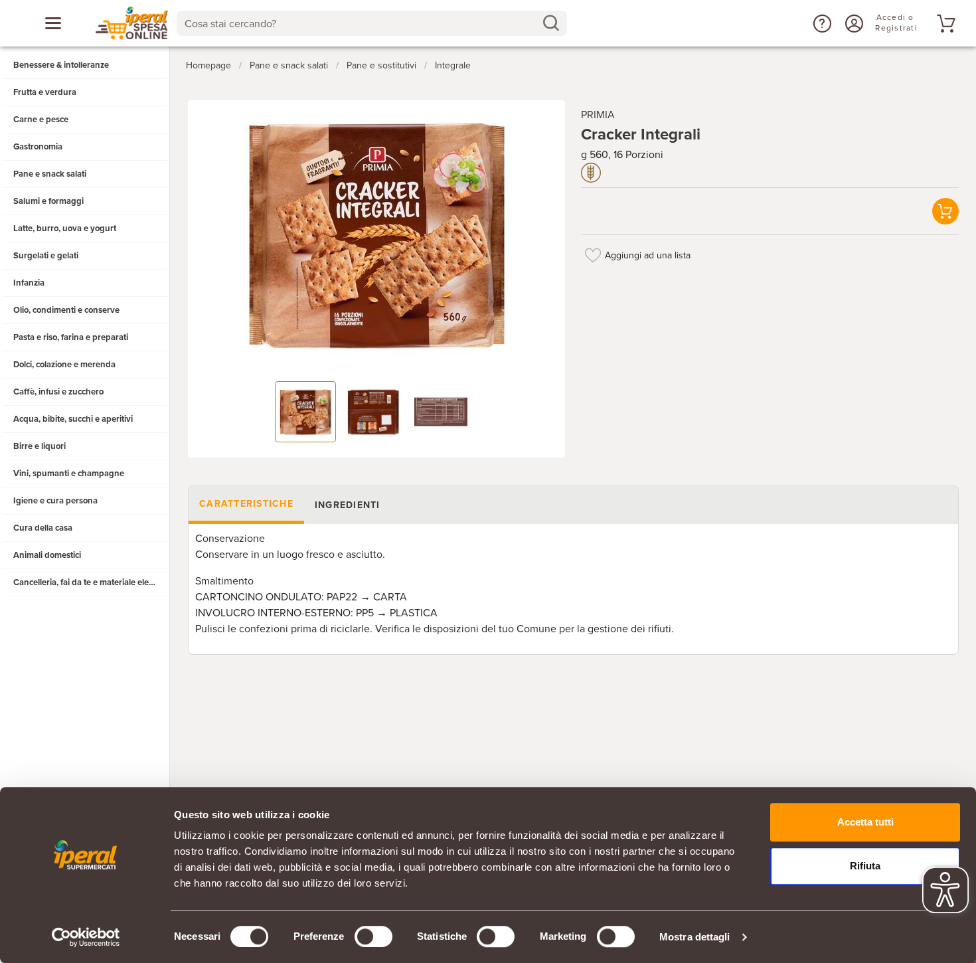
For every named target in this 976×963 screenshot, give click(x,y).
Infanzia (28, 283)
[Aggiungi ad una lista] (593, 255)
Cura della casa (42, 528)
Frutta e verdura (44, 92)
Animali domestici (47, 555)
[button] (821, 23)
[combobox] (372, 23)
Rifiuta (865, 865)
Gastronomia (37, 146)
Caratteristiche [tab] (246, 503)
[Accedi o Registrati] (852, 23)
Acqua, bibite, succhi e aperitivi (73, 419)
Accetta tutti (865, 822)
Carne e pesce (40, 119)
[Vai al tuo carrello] (944, 23)
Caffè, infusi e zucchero (58, 392)
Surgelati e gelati (45, 255)
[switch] (373, 936)
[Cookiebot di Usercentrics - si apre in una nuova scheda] (86, 937)
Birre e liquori (39, 446)
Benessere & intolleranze (61, 65)
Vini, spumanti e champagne (68, 473)
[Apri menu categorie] (53, 23)
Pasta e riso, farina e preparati (70, 337)
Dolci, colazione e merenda (64, 364)
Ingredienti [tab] (347, 505)
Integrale (453, 65)
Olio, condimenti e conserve (66, 310)
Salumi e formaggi (48, 201)
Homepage (208, 65)
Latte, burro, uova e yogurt (64, 228)
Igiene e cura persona (55, 500)
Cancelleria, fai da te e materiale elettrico (90, 582)
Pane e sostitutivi (381, 65)
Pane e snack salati (49, 174)
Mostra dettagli (694, 936)
